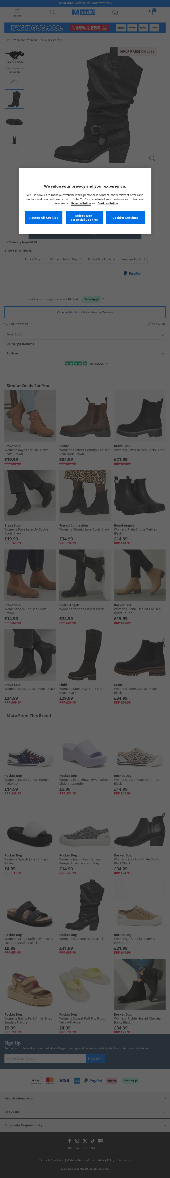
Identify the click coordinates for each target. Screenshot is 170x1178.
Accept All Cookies (43, 218)
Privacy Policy (81, 203)
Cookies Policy (108, 203)
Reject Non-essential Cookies (84, 218)
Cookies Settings (125, 218)
